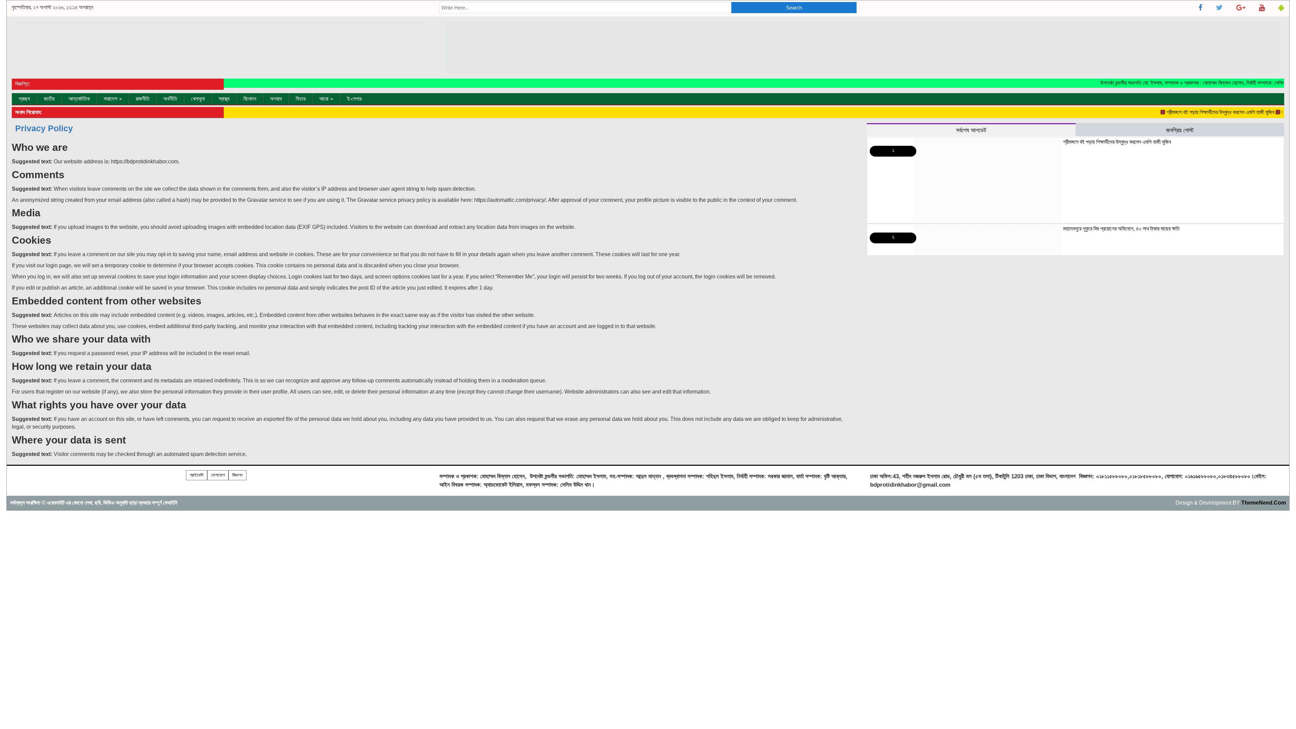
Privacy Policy (44, 128)
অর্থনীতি (170, 99)
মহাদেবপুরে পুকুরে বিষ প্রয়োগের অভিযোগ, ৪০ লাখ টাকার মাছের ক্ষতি (1121, 229)
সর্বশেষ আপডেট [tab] (971, 130)
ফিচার (300, 99)
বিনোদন (249, 99)
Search (794, 7)
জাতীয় (49, 99)
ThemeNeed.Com (1263, 503)
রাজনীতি (143, 99)
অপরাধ (276, 99)
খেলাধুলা (198, 99)
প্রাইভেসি (197, 475)
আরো (324, 99)
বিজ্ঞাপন (237, 475)
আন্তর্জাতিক (79, 99)
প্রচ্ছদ (24, 99)
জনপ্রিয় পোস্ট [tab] (1180, 130)
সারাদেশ (111, 99)
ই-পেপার (354, 99)
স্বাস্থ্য (224, 99)
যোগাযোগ (218, 475)
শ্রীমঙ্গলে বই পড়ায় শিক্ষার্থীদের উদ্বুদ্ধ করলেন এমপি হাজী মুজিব (1205, 112)
